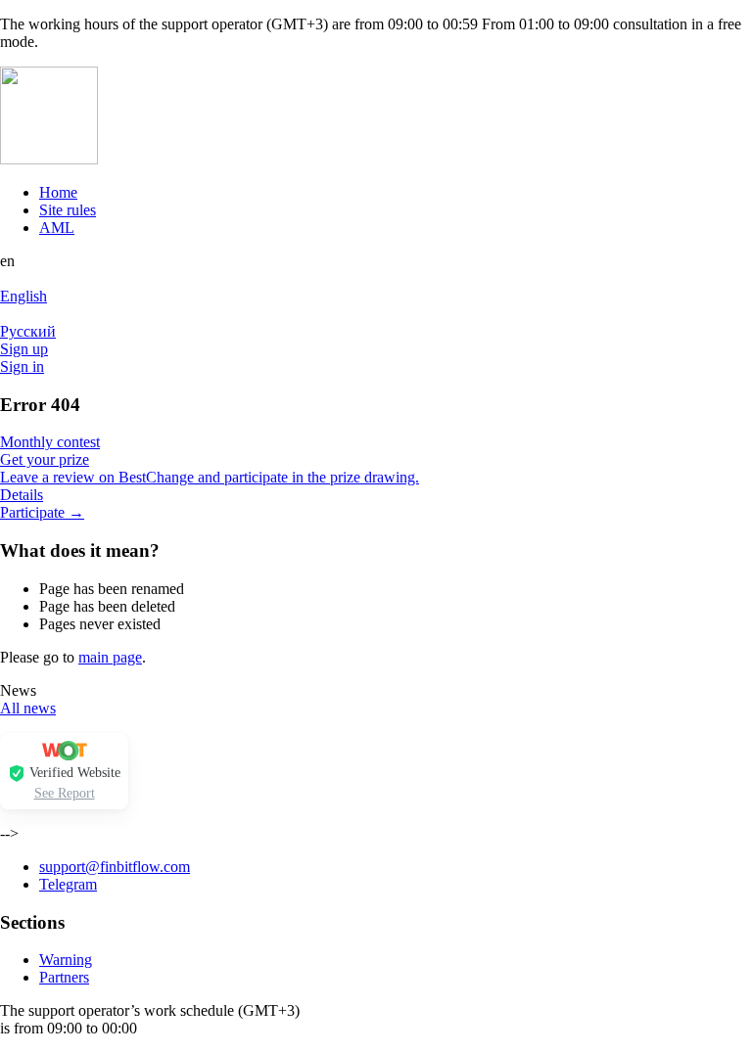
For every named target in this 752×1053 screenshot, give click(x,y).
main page (110, 657)
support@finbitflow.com (114, 866)
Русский (28, 331)
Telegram (68, 884)
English (23, 296)
